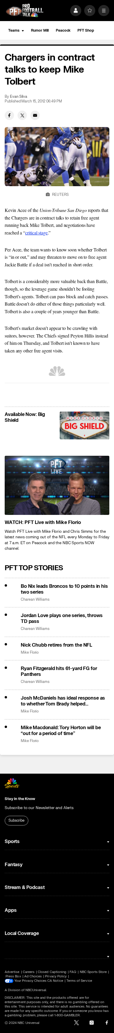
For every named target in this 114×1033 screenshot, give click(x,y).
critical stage (36, 232)
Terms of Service (79, 981)
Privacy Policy (56, 976)
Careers (28, 972)
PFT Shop (85, 30)
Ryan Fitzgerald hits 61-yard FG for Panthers (59, 671)
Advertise (12, 972)
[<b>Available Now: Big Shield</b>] (84, 426)
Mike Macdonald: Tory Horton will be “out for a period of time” (61, 730)
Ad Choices (33, 976)
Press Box (13, 976)
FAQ (73, 972)
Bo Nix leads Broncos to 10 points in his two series (64, 589)
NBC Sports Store (93, 972)
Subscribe (16, 820)
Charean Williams (35, 599)
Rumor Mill (40, 30)
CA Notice (55, 981)
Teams (13, 30)
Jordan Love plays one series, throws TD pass (62, 618)
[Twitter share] (22, 115)
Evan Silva (18, 97)
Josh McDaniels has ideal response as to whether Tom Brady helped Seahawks (63, 701)
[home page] (24, 10)
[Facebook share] (9, 115)
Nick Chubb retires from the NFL (56, 645)
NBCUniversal (35, 990)
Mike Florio (30, 652)
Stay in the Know (20, 798)
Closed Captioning (52, 972)
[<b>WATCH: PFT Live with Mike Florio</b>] (57, 485)
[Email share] (35, 115)
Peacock (63, 30)
